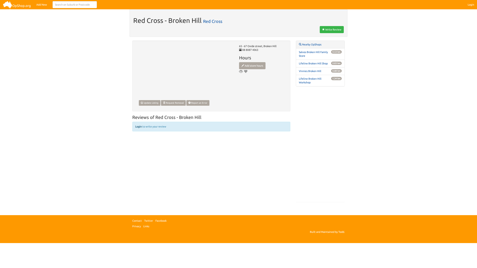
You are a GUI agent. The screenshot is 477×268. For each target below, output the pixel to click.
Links (146, 226)
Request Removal (174, 103)
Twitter (148, 220)
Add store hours (253, 65)
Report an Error (199, 103)
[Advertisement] (320, 146)
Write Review (333, 29)
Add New (41, 4)
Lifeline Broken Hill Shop (313, 63)
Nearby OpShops (311, 44)
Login (471, 4)
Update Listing (150, 103)
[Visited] (241, 71)
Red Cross (212, 21)
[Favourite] (245, 71)
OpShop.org (21, 5)
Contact (137, 220)
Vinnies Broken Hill (310, 71)
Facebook (161, 220)
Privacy (136, 226)
